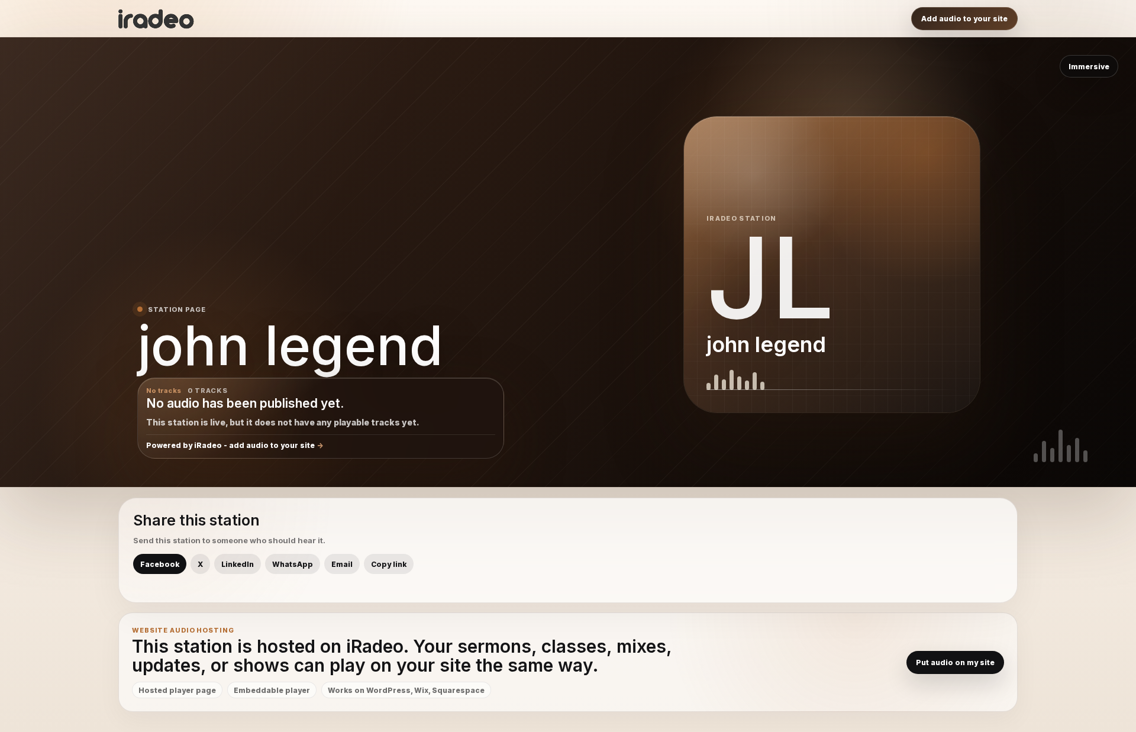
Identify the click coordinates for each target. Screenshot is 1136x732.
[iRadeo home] (156, 19)
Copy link (388, 564)
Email (342, 564)
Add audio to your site (964, 18)
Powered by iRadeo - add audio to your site (230, 445)
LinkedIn (237, 564)
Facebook (159, 564)
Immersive (1089, 66)
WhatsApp (292, 564)
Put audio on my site (955, 662)
